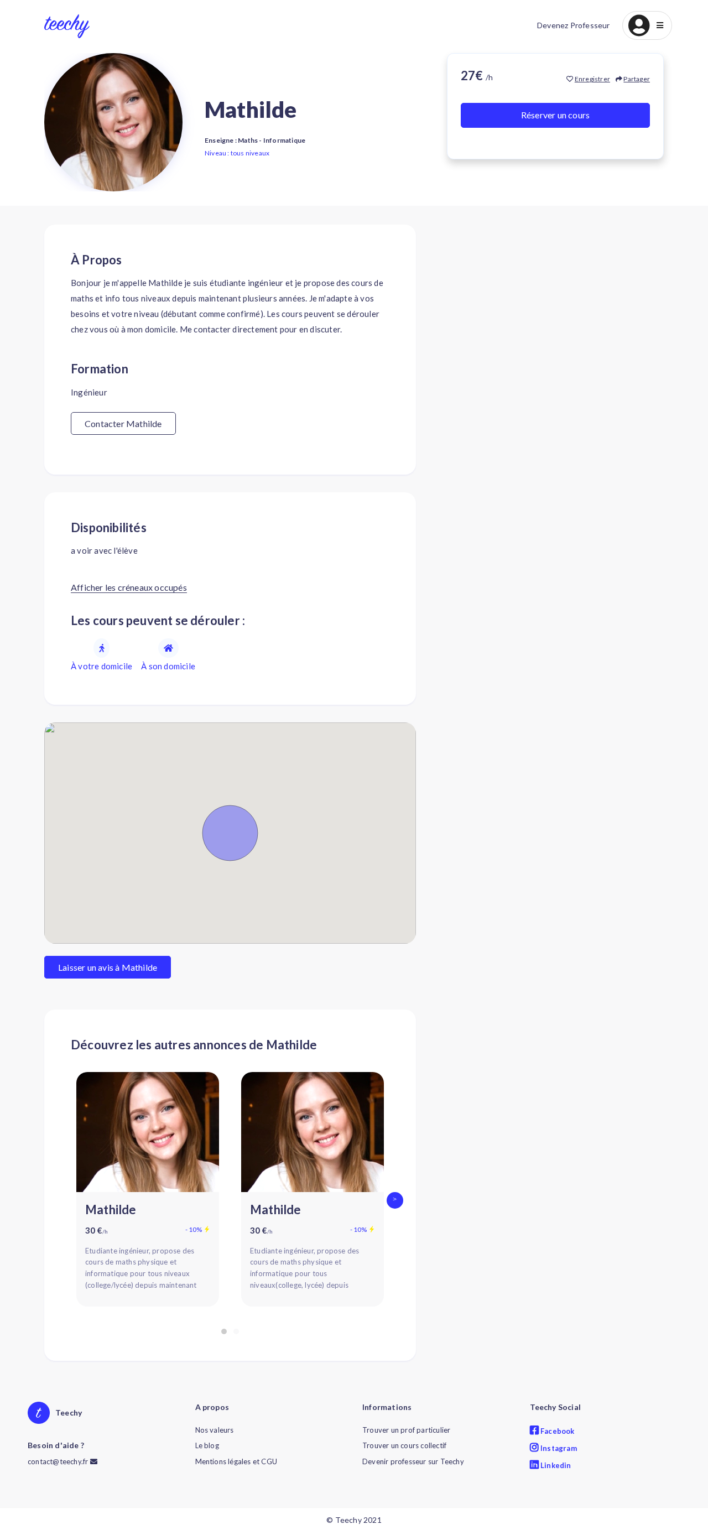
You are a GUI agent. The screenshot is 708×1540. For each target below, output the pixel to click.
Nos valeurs (214, 1429)
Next (398, 1200)
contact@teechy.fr (59, 1461)
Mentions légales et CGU (236, 1461)
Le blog (207, 1445)
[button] (647, 25)
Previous (62, 1200)
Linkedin (555, 1465)
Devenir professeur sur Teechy (413, 1461)
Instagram (558, 1448)
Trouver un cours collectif (404, 1445)
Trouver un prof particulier (406, 1429)
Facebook (557, 1431)
